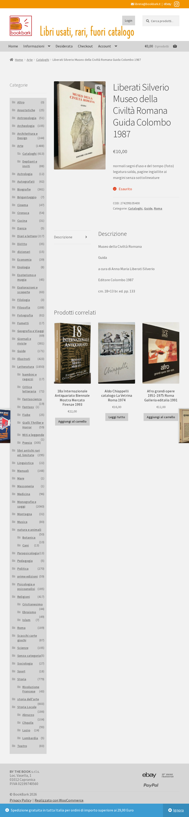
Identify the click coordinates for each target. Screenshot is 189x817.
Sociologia (25, 663)
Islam (26, 620)
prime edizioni (27, 576)
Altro (20, 102)
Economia (24, 259)
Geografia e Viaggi (30, 331)
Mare (20, 478)
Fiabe (26, 415)
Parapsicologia (28, 553)
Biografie (24, 189)
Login (128, 20)
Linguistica (25, 463)
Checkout (85, 46)
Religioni (23, 597)
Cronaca (23, 213)
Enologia (23, 267)
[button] (98, 88)
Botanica (28, 537)
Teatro (22, 746)
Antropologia (26, 118)
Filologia (23, 300)
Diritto (22, 244)
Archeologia (26, 126)
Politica (23, 568)
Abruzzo (28, 715)
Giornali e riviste (24, 341)
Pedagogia (25, 561)
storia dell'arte (28, 699)
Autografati (26, 181)
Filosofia (23, 307)
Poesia (27, 443)
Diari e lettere (27, 236)
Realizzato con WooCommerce (59, 800)
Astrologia (24, 174)
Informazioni (33, 46)
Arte (30, 60)
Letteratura (25, 367)
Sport (21, 671)
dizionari (23, 252)
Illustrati (23, 359)
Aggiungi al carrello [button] (72, 421)
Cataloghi (42, 60)
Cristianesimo (32, 604)
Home (13, 46)
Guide (148, 208)
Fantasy (28, 407)
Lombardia (30, 738)
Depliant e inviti (29, 163)
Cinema (22, 205)
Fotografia (25, 315)
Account (104, 46)
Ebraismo (29, 612)
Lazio (26, 730)
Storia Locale (26, 707)
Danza (22, 228)
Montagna (24, 514)
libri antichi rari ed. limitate (28, 452)
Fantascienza (32, 399)
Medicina (23, 494)
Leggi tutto (117, 417)
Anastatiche (26, 110)
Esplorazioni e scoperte (27, 289)
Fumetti (23, 323)
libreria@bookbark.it (147, 4)
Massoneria (25, 486)
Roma (158, 208)
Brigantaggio (26, 197)
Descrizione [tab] (63, 237)
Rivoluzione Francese (30, 689)
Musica (22, 522)
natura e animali (29, 530)
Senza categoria (29, 656)
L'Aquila (27, 723)
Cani (25, 545)
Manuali (23, 471)
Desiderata (64, 46)
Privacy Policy (20, 800)
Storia (21, 679)
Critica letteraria (29, 389)
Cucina (22, 221)
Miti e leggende (33, 435)
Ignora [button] (178, 810)
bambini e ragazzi (29, 376)
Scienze (22, 648)
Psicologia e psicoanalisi (26, 586)
